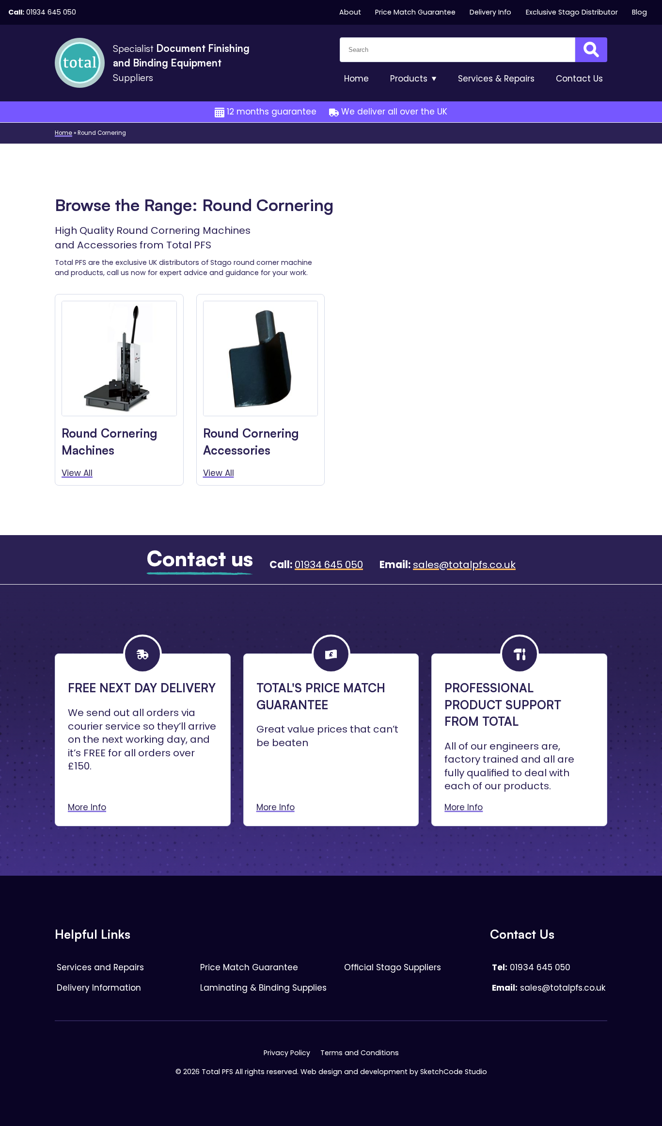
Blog (639, 12)
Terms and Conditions (359, 1053)
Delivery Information (99, 988)
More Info (87, 807)
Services (496, 78)
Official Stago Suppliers (392, 967)
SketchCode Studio (453, 1072)
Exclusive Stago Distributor (572, 12)
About (350, 12)
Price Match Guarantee (415, 12)
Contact (579, 78)
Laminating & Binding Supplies (263, 988)
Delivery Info (490, 12)
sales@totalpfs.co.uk (464, 564)
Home (356, 78)
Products (408, 78)
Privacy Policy (287, 1053)
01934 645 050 (51, 12)
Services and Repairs (100, 967)
